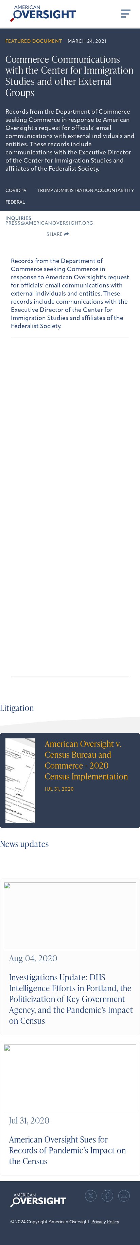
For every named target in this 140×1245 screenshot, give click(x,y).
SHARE (55, 234)
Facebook (107, 1196)
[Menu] (125, 13)
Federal (15, 202)
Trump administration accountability (85, 191)
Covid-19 (16, 191)
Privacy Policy (105, 1222)
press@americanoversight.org (49, 223)
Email (124, 1196)
